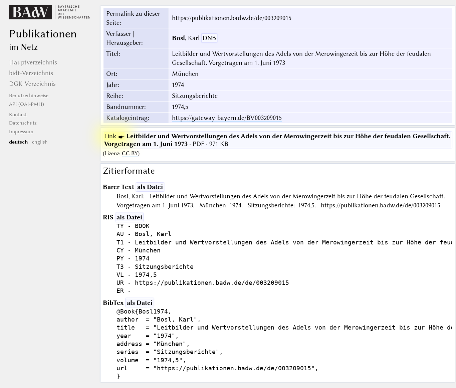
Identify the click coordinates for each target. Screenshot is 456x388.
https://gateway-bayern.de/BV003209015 (227, 118)
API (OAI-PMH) (26, 104)
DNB (209, 38)
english (40, 142)
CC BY (130, 153)
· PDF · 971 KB (277, 140)
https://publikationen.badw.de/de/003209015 (231, 18)
